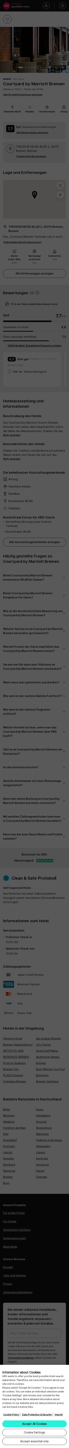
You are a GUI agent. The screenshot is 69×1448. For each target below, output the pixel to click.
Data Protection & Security (37, 1414)
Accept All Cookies (34, 1423)
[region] (34, 1406)
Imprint (59, 1414)
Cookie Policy (11, 1414)
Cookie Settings (34, 1432)
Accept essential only (34, 1441)
